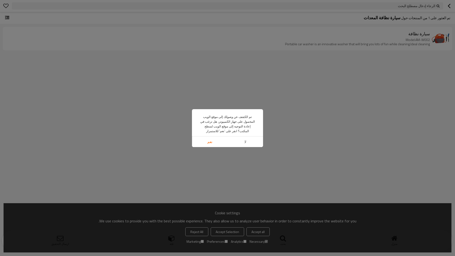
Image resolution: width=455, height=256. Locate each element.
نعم (209, 141)
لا (245, 141)
